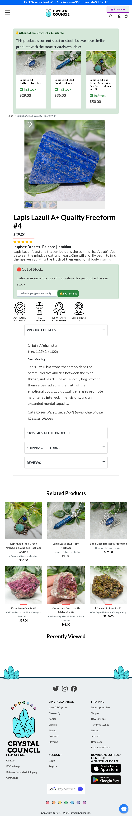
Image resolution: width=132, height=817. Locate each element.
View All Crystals (58, 707)
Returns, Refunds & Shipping (21, 772)
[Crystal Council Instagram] (66, 690)
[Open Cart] (126, 16)
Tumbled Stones (100, 724)
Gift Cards (12, 777)
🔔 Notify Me (68, 293)
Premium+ (119, 9)
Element (53, 741)
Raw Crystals (98, 718)
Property (54, 735)
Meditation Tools (100, 747)
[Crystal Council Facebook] (75, 690)
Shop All (95, 713)
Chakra (53, 724)
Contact (10, 760)
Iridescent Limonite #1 (108, 607)
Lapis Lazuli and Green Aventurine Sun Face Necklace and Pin (23, 547)
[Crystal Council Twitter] (56, 690)
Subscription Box (100, 707)
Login (52, 760)
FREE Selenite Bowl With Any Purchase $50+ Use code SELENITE (66, 2)
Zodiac (52, 718)
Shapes (95, 730)
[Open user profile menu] (119, 16)
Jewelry (95, 735)
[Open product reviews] (23, 241)
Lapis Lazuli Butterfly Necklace (108, 543)
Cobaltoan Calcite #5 (23, 607)
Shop (10, 115)
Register (53, 766)
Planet (52, 730)
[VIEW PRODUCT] (23, 520)
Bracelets (96, 741)
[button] (123, 808)
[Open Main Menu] (8, 13)
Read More (105, 259)
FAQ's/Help (13, 766)
